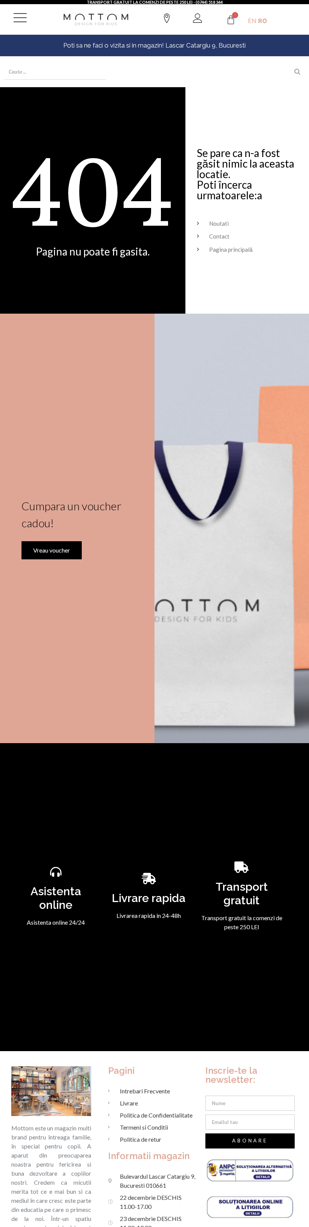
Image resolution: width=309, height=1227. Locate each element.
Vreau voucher (51, 550)
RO (262, 21)
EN (252, 21)
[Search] (297, 71)
